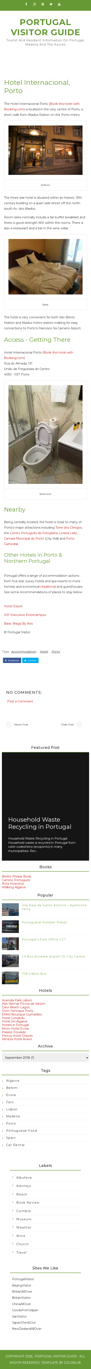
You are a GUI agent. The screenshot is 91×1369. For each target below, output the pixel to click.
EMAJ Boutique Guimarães (22, 1014)
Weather (24, 1227)
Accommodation (23, 651)
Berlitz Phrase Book (16, 876)
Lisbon (12, 1109)
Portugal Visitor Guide (45, 27)
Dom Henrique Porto (17, 1011)
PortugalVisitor (23, 1279)
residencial (48, 587)
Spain (11, 1138)
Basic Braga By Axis (18, 623)
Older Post (67, 724)
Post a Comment (20, 701)
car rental (15, 1145)
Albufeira (24, 1178)
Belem (12, 1088)
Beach (22, 1194)
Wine (20, 1236)
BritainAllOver (22, 1291)
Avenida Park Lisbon (17, 1000)
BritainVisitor (21, 1298)
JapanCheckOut (24, 1322)
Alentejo (23, 1186)
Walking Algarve (14, 887)
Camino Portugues (16, 880)
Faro (10, 1102)
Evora (11, 1095)
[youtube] (59, 4)
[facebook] (26, 4)
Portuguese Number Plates (44, 922)
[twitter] (51, 4)
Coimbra (23, 1211)
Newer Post (21, 724)
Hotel (44, 651)
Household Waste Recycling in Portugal (40, 823)
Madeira (13, 1116)
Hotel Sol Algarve (15, 1021)
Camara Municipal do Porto (24, 538)
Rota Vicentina (13, 884)
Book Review (28, 1202)
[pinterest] (43, 4)
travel (21, 1252)
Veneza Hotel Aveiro (17, 1039)
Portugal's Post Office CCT (44, 939)
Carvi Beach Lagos (15, 1007)
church (22, 1244)
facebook (13, 660)
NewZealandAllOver (26, 1329)
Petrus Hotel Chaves (17, 1036)
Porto (55, 651)
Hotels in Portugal (15, 1025)
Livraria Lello (68, 533)
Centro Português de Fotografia (34, 533)
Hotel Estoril (13, 606)
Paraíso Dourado (14, 1032)
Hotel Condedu (13, 1018)
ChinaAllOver (21, 1304)
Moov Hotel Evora (15, 1028)
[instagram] (34, 4)
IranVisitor (19, 1316)
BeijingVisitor (21, 1285)
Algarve (13, 1081)
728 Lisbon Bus (34, 973)
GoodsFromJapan (25, 1310)
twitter (31, 660)
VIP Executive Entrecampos (25, 615)
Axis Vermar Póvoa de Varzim (23, 1004)
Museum (24, 1219)
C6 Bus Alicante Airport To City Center (54, 956)
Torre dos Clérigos (68, 527)
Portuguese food (21, 1131)
